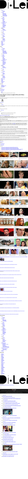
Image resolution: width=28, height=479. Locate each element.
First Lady (2, 353)
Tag (1, 374)
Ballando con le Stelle (3, 85)
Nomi (2, 78)
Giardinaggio (4, 63)
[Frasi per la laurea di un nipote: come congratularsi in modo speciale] (14, 404)
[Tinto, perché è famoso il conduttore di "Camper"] (14, 423)
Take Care (2, 18)
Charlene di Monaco (5, 15)
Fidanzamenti (2, 360)
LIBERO (2, 390)
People (2, 10)
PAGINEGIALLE (6, 390)
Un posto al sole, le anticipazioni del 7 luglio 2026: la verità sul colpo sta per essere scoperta (11, 149)
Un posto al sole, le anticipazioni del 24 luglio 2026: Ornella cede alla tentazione (10, 148)
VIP (1, 92)
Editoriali (4, 38)
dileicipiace (4, 39)
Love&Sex (4, 36)
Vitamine (2, 370)
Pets (1, 68)
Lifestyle (4, 48)
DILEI (19, 390)
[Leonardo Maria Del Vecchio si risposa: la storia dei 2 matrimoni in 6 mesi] (14, 397)
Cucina (3, 33)
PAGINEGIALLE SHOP (9, 390)
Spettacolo (4, 11)
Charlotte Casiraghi (5, 53)
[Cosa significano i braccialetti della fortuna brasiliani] (14, 399)
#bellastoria (4, 40)
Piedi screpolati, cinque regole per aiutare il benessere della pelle (7, 277)
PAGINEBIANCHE (14, 390)
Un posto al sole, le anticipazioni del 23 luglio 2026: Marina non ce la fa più (9, 147)
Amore (3, 327)
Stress (2, 372)
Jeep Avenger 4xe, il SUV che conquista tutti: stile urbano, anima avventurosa (8, 287)
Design (3, 61)
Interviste (4, 76)
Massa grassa (4, 345)
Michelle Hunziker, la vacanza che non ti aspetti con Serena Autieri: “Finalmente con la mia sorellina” (11, 300)
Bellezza (4, 55)
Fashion (3, 73)
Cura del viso (2, 363)
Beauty (3, 35)
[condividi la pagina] (0, 111)
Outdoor (4, 26)
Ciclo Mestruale (3, 367)
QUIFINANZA (23, 390)
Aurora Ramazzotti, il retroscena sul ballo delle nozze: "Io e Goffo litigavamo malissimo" (9, 307)
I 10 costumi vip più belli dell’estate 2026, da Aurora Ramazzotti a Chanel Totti (8, 264)
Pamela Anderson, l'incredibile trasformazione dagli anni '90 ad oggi (7, 267)
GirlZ (2, 34)
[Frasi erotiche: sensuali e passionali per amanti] (14, 440)
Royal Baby (2, 373)
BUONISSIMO (25, 390)
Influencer (2, 354)
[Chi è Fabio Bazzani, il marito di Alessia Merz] (14, 438)
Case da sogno (4, 23)
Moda (3, 17)
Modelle (2, 356)
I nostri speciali (3, 81)
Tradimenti (2, 357)
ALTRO (1, 46)
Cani (3, 31)
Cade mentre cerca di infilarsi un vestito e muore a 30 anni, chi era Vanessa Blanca (9, 294)
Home (2, 91)
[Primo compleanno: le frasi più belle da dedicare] (14, 433)
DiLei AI (2, 65)
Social (2, 355)
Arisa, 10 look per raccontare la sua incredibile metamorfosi (6, 261)
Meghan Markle (4, 51)
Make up (2, 364)
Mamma (4, 66)
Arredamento (4, 24)
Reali (3, 50)
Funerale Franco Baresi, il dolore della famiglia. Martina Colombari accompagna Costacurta (10, 270)
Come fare (4, 71)
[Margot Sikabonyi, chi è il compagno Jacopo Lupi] (14, 455)
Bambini (2, 365)
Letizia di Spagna (4, 14)
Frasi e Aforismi (3, 41)
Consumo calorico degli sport (6, 347)
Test (3, 74)
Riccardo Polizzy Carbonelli (6, 115)
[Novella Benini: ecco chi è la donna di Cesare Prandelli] (14, 429)
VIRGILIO (4, 390)
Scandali (2, 361)
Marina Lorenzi (1, 115)
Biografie (2, 359)
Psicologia (4, 58)
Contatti (2, 45)
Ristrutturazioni (4, 25)
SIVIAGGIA (21, 390)
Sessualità (4, 21)
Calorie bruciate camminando (6, 346)
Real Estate (4, 27)
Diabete (2, 368)
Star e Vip (2, 12)
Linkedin (2, 104)
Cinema (1, 141)
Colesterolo (2, 369)
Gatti (3, 69)
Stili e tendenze (3, 362)
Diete (3, 20)
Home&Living (3, 60)
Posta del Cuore (4, 30)
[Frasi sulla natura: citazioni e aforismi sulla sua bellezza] (14, 448)
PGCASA (12, 390)
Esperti (2, 79)
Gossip (2, 358)
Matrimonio (4, 29)
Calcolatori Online (5, 22)
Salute (3, 19)
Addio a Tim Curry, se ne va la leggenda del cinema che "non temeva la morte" (8, 297)
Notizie (2, 43)
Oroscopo (2, 44)
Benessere (4, 56)
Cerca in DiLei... (1, 384)
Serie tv (2, 141)
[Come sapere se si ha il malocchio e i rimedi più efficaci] (14, 421)
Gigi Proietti (14, 123)
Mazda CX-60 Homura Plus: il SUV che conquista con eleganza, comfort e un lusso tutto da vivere (10, 274)
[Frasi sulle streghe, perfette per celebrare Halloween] (14, 412)
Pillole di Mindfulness (5, 348)
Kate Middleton (4, 13)
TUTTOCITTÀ (17, 390)
